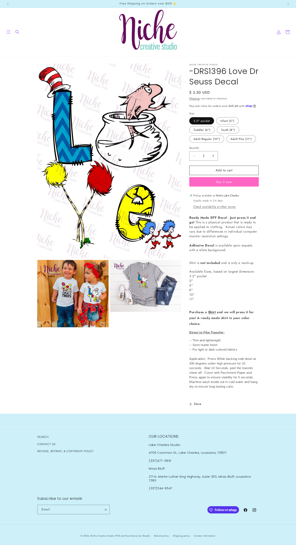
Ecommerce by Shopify (137, 535)
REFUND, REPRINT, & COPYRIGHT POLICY (65, 451)
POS (117, 535)
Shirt (212, 312)
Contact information (204, 535)
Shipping (194, 98)
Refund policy (161, 535)
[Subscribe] (105, 509)
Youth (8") (228, 130)
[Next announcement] (288, 4)
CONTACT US (46, 444)
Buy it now (224, 182)
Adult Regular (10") (207, 139)
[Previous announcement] (7, 4)
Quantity (194, 148)
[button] (8, 32)
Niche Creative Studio (102, 535)
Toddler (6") (202, 130)
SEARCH (43, 437)
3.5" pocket (202, 121)
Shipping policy (181, 535)
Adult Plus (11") (241, 139)
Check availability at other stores (214, 207)
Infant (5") (227, 121)
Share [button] (197, 404)
